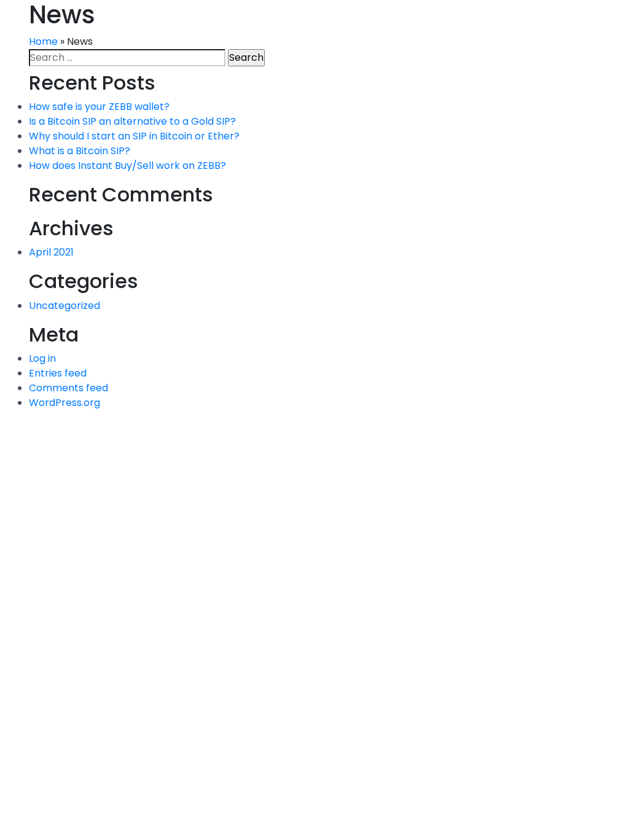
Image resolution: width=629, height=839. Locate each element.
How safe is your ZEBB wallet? (99, 107)
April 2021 (51, 252)
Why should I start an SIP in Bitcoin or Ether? (134, 136)
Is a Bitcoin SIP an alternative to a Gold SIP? (132, 121)
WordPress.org (64, 403)
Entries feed (58, 373)
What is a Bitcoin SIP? (79, 151)
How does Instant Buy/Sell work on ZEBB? (127, 165)
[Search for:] (127, 57)
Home (43, 41)
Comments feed (68, 388)
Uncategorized (64, 306)
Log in (42, 358)
